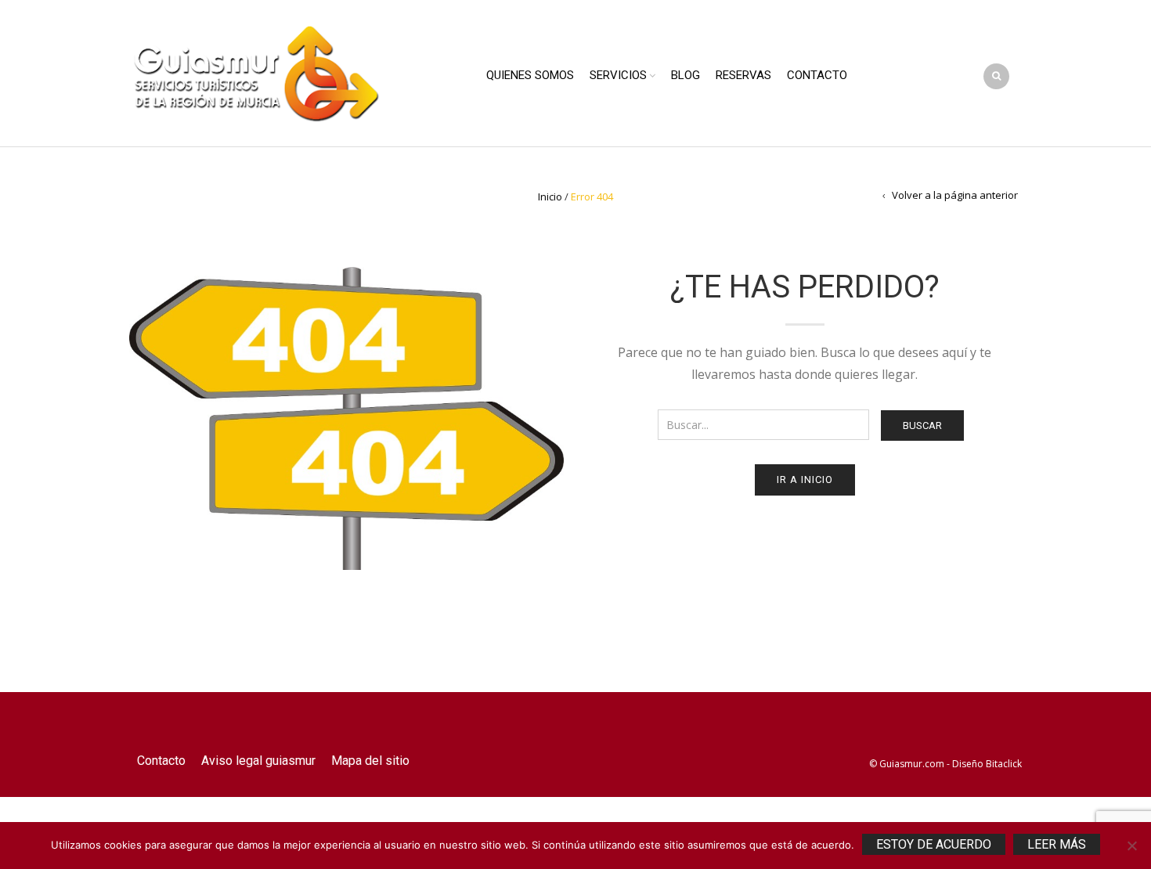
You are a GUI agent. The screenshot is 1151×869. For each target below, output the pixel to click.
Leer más (1056, 844)
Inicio (550, 196)
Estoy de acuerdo (933, 844)
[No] (1131, 845)
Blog (685, 75)
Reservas (743, 75)
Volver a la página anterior (955, 195)
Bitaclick (1004, 763)
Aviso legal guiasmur (258, 760)
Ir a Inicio (805, 479)
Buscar (922, 425)
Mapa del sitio (370, 760)
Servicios (618, 75)
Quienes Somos (530, 75)
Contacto (817, 75)
